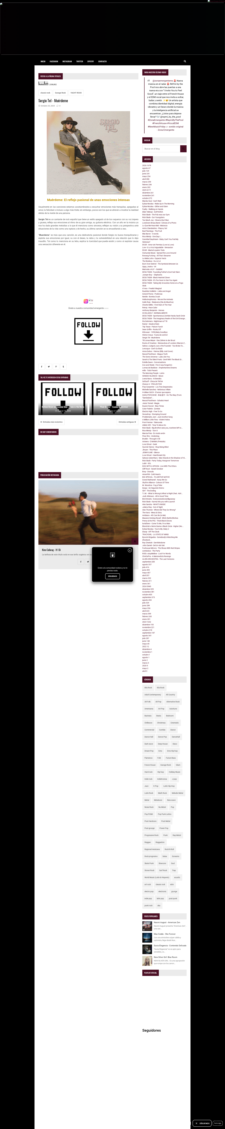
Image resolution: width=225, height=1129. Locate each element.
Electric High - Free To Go (152, 411)
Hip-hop (160, 772)
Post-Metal (165, 821)
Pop (172, 807)
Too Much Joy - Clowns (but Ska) (155, 220)
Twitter (79, 61)
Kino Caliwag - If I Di (51, 550)
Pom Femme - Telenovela (152, 422)
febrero (147, 185)
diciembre (148, 193)
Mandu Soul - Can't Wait (151, 201)
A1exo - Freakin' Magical (152, 288)
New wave (171, 800)
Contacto (102, 61)
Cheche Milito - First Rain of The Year (157, 305)
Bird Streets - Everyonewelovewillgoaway (158, 499)
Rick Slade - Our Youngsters (153, 217)
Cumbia (162, 730)
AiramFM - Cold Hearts (151, 474)
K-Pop (155, 786)
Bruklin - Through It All (151, 439)
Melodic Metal (177, 793)
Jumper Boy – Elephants (152, 275)
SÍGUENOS (112, 576)
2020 (145, 666)
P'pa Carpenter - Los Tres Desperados (157, 387)
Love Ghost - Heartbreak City (153, 455)
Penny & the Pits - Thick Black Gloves (157, 521)
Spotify (90, 61)
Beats (158, 716)
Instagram (67, 61)
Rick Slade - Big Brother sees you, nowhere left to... (162, 428)
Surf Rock (163, 870)
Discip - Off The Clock (150, 532)
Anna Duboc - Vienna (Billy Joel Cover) (157, 351)
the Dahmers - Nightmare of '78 (154, 321)
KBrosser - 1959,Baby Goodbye (154, 332)
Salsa (164, 856)
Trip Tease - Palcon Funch (152, 327)
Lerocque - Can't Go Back (152, 349)
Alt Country (170, 695)
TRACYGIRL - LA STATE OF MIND (155, 534)
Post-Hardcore (150, 821)
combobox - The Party (151, 551)
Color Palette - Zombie (151, 409)
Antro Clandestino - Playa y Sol (154, 228)
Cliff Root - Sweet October (152, 469)
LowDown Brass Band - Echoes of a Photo (159, 223)
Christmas (161, 723)
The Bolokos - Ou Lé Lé (151, 261)
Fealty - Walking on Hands (152, 209)
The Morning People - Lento (153, 373)
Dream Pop (149, 751)
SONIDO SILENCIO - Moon (152, 376)
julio (145, 171)
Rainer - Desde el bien (150, 324)
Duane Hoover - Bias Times (153, 406)
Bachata (148, 716)
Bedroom (170, 716)
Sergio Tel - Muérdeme (151, 338)
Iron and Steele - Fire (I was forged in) (157, 365)
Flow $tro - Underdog (150, 436)
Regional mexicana (152, 849)
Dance (173, 730)
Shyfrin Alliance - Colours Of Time (155, 482)
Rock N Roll (169, 849)
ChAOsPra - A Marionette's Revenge (156, 556)
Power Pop (164, 828)
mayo (146, 176)
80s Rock (148, 688)
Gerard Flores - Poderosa (152, 294)
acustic (177, 877)
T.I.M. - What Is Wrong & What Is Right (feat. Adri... (162, 493)
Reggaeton (160, 842)
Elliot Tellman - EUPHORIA (152, 212)
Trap (174, 870)
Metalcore (158, 800)
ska (158, 905)
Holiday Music (174, 772)
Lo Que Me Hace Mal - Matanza (154, 226)
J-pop (174, 779)
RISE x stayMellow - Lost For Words (156, 554)
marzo (146, 182)
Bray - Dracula (148, 472)
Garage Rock (60, 93)
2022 (145, 646)
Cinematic (175, 723)
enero (146, 187)
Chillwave (148, 723)
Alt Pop (158, 702)
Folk (159, 758)
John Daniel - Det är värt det (153, 545)
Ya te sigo (217, 1123)
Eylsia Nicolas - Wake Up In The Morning (158, 204)
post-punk (173, 898)
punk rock (148, 905)
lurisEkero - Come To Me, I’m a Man (156, 523)
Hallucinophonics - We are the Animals (157, 299)
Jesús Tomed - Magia (150, 403)
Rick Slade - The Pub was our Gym (156, 215)
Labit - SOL (146, 463)
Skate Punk (149, 863)
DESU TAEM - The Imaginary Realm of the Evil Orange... (164, 318)
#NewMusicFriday (156, 126)
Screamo (175, 856)
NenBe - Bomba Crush (151, 297)
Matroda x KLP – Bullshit (152, 269)
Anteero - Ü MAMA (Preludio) (153, 441)
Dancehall (176, 737)
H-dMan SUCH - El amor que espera (156, 392)
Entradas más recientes (53, 422)
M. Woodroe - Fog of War (152, 485)
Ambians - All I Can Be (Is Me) (154, 515)
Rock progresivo (151, 856)
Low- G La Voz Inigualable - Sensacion (157, 247)
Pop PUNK (149, 814)
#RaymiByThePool (174, 120)
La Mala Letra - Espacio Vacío (154, 258)
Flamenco (148, 758)
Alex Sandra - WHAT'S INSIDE (153, 504)
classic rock (45, 93)
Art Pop (161, 709)
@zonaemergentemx (163, 80)
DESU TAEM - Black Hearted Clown (156, 277)
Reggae (148, 842)
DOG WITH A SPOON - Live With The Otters (159, 466)
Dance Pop (162, 737)
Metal (147, 800)
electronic (162, 891)
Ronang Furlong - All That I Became (156, 256)
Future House (150, 765)
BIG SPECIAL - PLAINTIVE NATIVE (156, 477)
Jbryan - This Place (150, 450)
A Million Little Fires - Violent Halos (156, 420)
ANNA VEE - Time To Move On (154, 425)
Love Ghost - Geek (149, 444)
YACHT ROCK (76, 93)
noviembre (148, 195)
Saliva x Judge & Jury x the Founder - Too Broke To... (163, 346)
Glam (178, 765)
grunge (174, 891)
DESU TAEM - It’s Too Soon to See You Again (159, 280)
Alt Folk (148, 702)
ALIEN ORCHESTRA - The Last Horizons (158, 559)
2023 (146, 622)
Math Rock (162, 793)
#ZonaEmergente (156, 120)
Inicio (43, 61)
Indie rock (148, 779)
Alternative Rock (173, 702)
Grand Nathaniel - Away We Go (154, 480)
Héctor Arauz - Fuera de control (154, 335)
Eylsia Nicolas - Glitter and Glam (155, 206)
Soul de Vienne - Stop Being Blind (155, 447)
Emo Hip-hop (172, 751)
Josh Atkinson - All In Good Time (155, 496)
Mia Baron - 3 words (150, 234)
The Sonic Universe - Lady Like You (156, 357)
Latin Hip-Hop (169, 786)
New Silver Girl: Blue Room (165, 957)
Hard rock (148, 772)
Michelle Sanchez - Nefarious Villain (156, 390)
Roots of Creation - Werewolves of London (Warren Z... (164, 343)
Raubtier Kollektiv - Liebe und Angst (156, 291)
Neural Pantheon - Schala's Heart (155, 400)
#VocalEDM (173, 123)
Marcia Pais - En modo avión (153, 433)
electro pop (149, 891)
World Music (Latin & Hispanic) (157, 877)
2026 (146, 165)
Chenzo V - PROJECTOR (152, 384)
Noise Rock (149, 807)
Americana (149, 709)
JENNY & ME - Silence (151, 452)
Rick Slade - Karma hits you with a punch (158, 502)
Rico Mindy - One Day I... (152, 236)
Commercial (149, 730)
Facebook (54, 61)
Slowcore (162, 863)
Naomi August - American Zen (167, 922)
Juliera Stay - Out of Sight (152, 507)
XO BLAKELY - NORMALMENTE (154, 313)
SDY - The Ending (149, 491)
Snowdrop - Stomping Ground (154, 414)
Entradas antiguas (126, 422)
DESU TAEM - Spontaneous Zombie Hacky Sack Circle (163, 316)
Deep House (163, 744)
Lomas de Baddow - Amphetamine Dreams (159, 368)
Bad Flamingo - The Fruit (152, 231)
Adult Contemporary (153, 695)
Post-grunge (150, 828)
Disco (175, 744)
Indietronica (162, 779)
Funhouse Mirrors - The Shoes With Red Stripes (161, 548)
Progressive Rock (151, 835)
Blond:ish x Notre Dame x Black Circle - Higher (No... (163, 526)
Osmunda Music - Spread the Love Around (159, 253)
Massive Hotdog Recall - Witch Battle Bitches (160, 518)
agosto (146, 168)
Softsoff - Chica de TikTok (152, 381)
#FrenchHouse (159, 123)
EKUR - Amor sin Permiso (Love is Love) (158, 245)
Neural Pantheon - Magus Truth (155, 354)
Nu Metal (162, 807)
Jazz (146, 786)
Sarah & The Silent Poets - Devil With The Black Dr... (162, 359)
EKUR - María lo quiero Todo (153, 250)
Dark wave (149, 744)
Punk (165, 835)
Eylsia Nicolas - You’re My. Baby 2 (155, 529)
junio (146, 174)
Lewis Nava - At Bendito (151, 379)
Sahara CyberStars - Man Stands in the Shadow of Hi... (164, 458)
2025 (146, 190)
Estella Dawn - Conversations (154, 362)
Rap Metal (177, 835)
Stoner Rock (149, 870)
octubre (147, 198)
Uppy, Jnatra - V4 (149, 267)
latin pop (160, 898)
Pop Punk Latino (164, 814)
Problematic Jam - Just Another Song (157, 417)
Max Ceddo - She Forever (165, 934)
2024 (146, 586)
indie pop (148, 898)
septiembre (148, 562)
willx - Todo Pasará (149, 370)
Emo (160, 751)
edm (172, 884)
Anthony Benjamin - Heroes (153, 310)
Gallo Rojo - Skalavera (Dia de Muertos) (158, 302)
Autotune (173, 709)
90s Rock (160, 688)
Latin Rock (149, 793)
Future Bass (171, 758)
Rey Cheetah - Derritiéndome (153, 543)
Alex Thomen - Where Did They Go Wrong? (159, 510)
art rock (148, 884)
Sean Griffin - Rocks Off (151, 329)
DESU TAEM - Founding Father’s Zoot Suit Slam (161, 272)
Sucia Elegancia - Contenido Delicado (170, 945)
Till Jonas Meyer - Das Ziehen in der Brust (158, 340)
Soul (173, 863)
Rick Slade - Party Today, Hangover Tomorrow (160, 461)
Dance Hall (149, 737)
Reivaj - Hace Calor (149, 308)
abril (145, 179)
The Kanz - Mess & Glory (152, 513)
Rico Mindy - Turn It (150, 431)
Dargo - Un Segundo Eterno (153, 488)
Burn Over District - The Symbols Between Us (160, 264)
